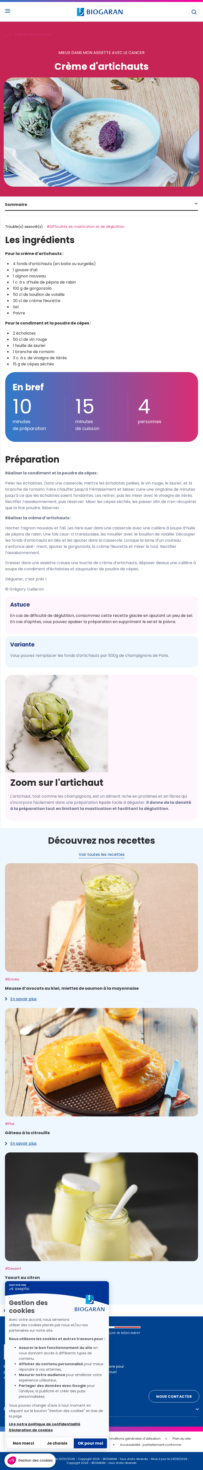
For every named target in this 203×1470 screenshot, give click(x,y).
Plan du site (182, 1438)
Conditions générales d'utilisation (134, 1438)
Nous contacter (174, 1396)
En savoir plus (21, 999)
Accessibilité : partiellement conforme (150, 1444)
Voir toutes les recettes (102, 854)
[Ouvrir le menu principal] (7, 11)
